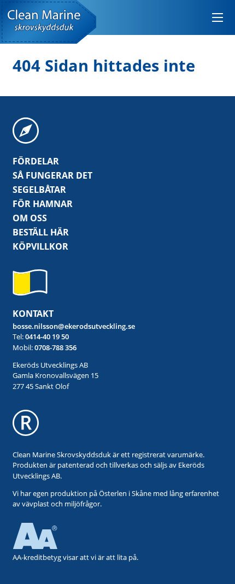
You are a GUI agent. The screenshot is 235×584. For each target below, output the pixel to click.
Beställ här (41, 232)
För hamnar (43, 203)
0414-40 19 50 (47, 336)
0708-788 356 (55, 347)
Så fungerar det (52, 175)
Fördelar (36, 161)
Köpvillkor (40, 246)
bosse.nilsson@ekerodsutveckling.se (74, 326)
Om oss (30, 218)
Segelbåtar (39, 189)
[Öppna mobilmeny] (217, 17)
